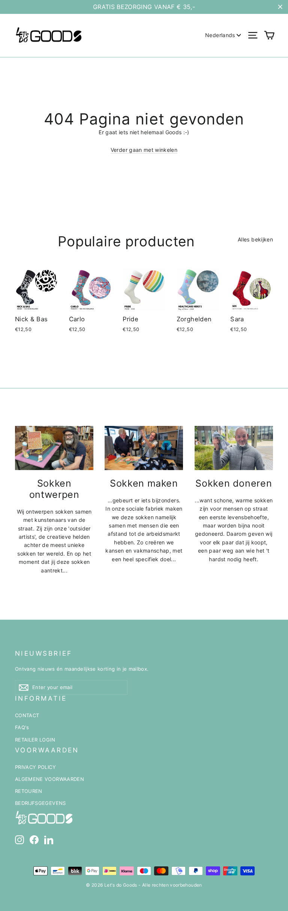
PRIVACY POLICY (35, 767)
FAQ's (22, 727)
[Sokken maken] (144, 448)
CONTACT (27, 715)
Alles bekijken (255, 239)
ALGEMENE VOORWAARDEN (49, 779)
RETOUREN (28, 791)
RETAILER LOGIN (35, 740)
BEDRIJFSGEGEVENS (40, 803)
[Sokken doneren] (234, 448)
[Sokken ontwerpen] (54, 448)
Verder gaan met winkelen (144, 150)
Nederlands (220, 35)
